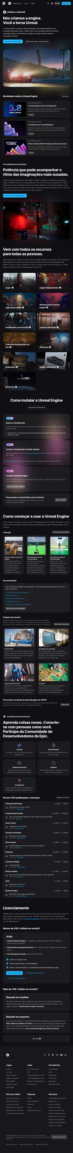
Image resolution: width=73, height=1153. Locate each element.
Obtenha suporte (12, 461)
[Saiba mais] (53, 749)
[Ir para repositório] (53, 767)
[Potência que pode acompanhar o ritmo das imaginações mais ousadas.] (36, 201)
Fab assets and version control (19, 807)
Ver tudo (65, 96)
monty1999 (20, 857)
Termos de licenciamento (16, 978)
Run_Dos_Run (19, 828)
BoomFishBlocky (22, 896)
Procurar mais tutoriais (61, 532)
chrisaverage (21, 838)
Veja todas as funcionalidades (15, 195)
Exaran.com (20, 886)
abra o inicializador (33, 453)
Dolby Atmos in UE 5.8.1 (17, 884)
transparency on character (18, 826)
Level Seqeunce (14, 865)
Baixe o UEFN (60, 500)
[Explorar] (19, 749)
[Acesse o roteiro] (19, 785)
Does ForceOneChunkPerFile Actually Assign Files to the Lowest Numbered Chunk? (32, 875)
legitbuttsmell (20, 809)
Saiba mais (65, 704)
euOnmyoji (20, 876)
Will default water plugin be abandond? (22, 894)
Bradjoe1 (19, 818)
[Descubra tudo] (19, 767)
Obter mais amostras (61, 624)
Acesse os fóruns (63, 797)
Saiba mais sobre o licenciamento (37, 41)
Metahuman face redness (17, 836)
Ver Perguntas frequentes (35, 973)
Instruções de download (36, 407)
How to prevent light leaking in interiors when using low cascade (30, 817)
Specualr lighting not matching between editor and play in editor (30, 855)
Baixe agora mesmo (14, 973)
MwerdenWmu (21, 867)
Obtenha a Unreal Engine (13, 41)
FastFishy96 (17, 847)
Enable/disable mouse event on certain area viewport (27, 845)
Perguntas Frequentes (31, 919)
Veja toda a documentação (16, 608)
